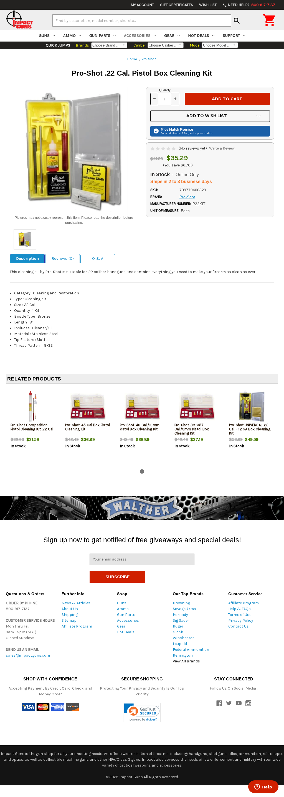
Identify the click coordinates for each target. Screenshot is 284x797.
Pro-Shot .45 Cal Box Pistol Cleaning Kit (87, 427)
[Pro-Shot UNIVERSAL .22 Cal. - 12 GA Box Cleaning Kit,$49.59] (252, 406)
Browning (181, 603)
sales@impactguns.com (28, 655)
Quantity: (165, 90)
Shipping (70, 614)
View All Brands (186, 661)
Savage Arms (184, 608)
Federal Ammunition (191, 649)
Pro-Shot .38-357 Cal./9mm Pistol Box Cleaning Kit (191, 429)
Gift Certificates (176, 4)
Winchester (183, 638)
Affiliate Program (77, 626)
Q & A (97, 258)
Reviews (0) (63, 258)
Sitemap (69, 620)
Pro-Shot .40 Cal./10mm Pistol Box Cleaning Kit (140, 427)
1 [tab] (142, 471)
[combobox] (141, 20)
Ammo (69, 35)
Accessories (137, 35)
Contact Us (238, 626)
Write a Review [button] (222, 148)
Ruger (178, 626)
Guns (44, 35)
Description (27, 258)
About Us (70, 608)
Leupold (180, 643)
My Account (142, 4)
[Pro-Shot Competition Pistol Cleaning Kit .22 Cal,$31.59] (33, 406)
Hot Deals (198, 35)
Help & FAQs (239, 608)
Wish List (208, 4)
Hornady (180, 614)
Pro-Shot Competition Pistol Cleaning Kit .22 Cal (32, 427)
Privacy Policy (240, 620)
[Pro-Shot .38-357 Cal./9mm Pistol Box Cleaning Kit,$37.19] (197, 406)
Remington (183, 655)
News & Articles (76, 603)
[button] (141, 712)
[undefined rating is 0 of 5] (163, 148)
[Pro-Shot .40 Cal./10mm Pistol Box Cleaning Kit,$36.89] (142, 406)
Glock (178, 632)
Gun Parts (99, 35)
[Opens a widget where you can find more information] (263, 787)
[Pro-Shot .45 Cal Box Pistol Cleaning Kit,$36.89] (88, 406)
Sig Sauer (181, 620)
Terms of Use (239, 614)
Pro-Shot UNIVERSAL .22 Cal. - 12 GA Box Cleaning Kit (249, 429)
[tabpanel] (33, 428)
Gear (169, 35)
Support (231, 35)
